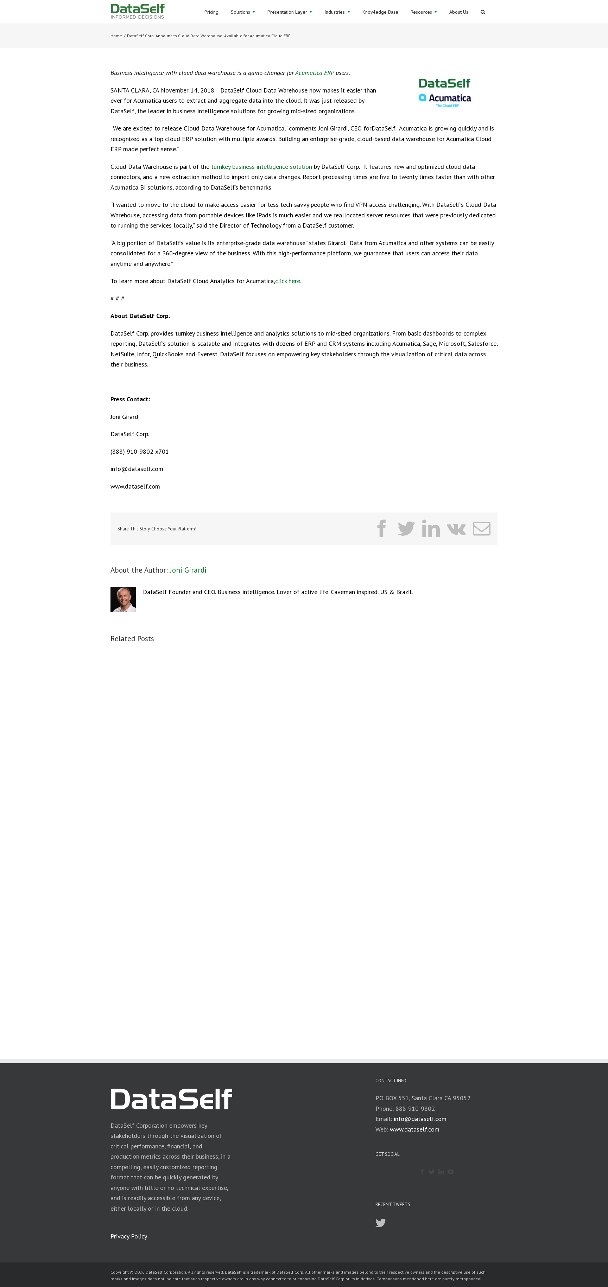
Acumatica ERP (314, 73)
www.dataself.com (414, 1129)
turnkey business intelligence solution (261, 167)
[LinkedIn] (441, 1171)
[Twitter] (432, 1171)
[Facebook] (422, 1171)
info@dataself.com (420, 1119)
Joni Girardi (188, 570)
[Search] (483, 11)
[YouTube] (451, 1171)
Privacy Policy (128, 1236)
